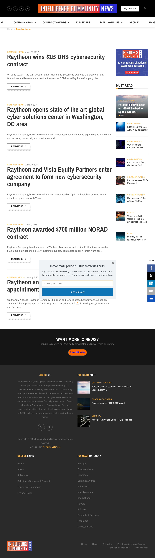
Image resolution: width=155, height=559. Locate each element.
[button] (77, 265)
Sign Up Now (77, 291)
